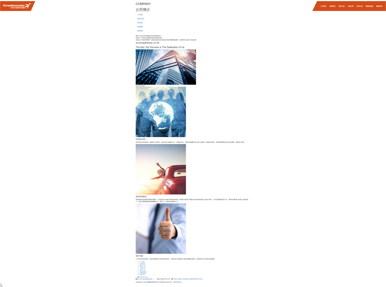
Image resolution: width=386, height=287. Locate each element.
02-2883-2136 (143, 277)
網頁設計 (179, 282)
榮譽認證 (140, 23)
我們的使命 (140, 19)
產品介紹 (342, 6)
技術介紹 (360, 6)
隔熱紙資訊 (369, 6)
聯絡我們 (379, 6)
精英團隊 (140, 27)
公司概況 (140, 14)
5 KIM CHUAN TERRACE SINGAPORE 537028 (188, 279)
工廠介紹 (351, 6)
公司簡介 (324, 6)
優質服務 (140, 31)
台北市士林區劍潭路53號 (144, 279)
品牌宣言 (333, 6)
